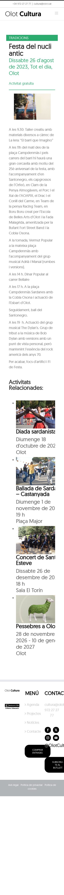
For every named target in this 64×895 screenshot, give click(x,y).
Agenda (32, 704)
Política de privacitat (31, 785)
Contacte (32, 731)
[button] (7, 11)
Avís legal (13, 785)
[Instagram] (48, 738)
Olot (14, 73)
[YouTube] (56, 738)
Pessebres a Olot (36, 626)
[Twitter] (56, 730)
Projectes (32, 713)
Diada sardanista (36, 431)
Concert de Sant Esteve (36, 560)
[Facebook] (48, 730)
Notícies (32, 722)
